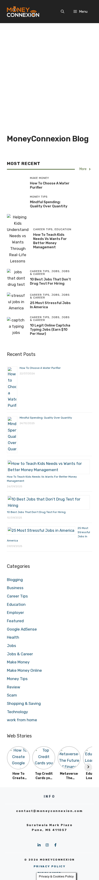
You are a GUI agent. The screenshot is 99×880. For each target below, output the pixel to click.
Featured (15, 621)
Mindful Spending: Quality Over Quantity (48, 204)
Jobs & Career (20, 654)
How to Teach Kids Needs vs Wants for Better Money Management (50, 241)
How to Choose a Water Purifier (40, 368)
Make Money (18, 662)
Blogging (15, 579)
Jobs (11, 645)
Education (16, 604)
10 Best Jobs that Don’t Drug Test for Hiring (50, 281)
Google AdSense (22, 629)
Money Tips (17, 678)
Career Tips (17, 596)
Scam (12, 695)
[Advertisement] (49, 75)
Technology (17, 711)
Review (13, 687)
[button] (62, 12)
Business (15, 587)
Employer (15, 612)
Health (13, 637)
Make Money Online (24, 670)
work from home (22, 720)
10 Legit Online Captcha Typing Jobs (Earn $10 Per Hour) (50, 329)
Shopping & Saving (24, 703)
